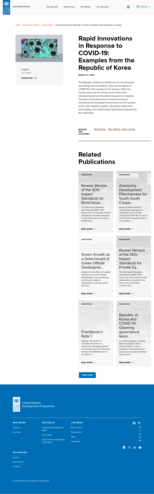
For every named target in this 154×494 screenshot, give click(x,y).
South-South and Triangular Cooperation (53, 441)
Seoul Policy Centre (21, 6)
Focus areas (47, 435)
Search (133, 7)
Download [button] (27, 78)
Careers (16, 457)
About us (16, 427)
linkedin (134, 447)
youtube (140, 447)
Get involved (103, 7)
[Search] (139, 432)
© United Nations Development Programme (31, 481)
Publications (47, 25)
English (144, 7)
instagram (124, 447)
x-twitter (129, 447)
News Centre (76, 427)
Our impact (86, 7)
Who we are (52, 7)
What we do (69, 7)
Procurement (18, 462)
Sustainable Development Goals (53, 429)
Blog (73, 436)
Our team (17, 432)
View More (87, 375)
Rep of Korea (100, 129)
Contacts (16, 466)
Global (128, 7)
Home (18, 25)
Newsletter (75, 441)
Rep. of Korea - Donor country (121, 129)
